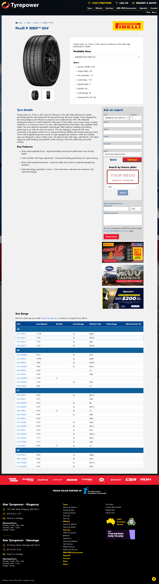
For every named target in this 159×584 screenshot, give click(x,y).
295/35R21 (21, 418)
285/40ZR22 (22, 463)
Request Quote (111, 237)
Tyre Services (68, 544)
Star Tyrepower (101, 3)
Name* (106, 122)
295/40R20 (21, 374)
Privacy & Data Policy (15, 580)
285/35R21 (21, 411)
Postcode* (107, 144)
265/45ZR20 (22, 366)
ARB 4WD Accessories (126, 8)
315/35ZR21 (22, 442)
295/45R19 (21, 346)
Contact (153, 8)
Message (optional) (111, 213)
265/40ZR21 (22, 403)
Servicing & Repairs (70, 541)
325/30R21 (21, 446)
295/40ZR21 (22, 438)
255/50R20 (21, 359)
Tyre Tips (66, 518)
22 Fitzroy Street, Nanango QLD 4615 (23, 545)
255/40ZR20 (22, 355)
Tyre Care (66, 516)
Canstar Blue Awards (113, 507)
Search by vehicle (48, 318)
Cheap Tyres (110, 513)
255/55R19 (21, 334)
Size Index (109, 504)
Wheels (99, 8)
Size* (106, 115)
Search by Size (68, 510)
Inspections (67, 538)
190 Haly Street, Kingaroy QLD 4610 (23, 509)
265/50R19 (21, 338)
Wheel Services (69, 547)
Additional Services (70, 549)
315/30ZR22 (22, 466)
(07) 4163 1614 (14, 549)
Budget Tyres (110, 510)
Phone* (106, 129)
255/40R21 (21, 395)
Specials (143, 8)
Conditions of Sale (28, 580)
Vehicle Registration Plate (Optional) (113, 204)
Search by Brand (69, 513)
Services (109, 8)
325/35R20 (21, 386)
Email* (106, 136)
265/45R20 (21, 363)
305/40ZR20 (22, 382)
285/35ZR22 (22, 459)
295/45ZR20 (22, 378)
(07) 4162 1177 (14, 514)
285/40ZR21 (22, 414)
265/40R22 (21, 455)
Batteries (66, 535)
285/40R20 (21, 370)
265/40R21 (21, 399)
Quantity (133, 115)
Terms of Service (123, 231)
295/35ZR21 (22, 422)
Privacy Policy (108, 231)
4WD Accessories (69, 533)
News (154, 12)
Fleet (148, 12)
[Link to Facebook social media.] (154, 579)
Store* (106, 151)
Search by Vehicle (69, 507)
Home (19, 23)
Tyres (89, 8)
